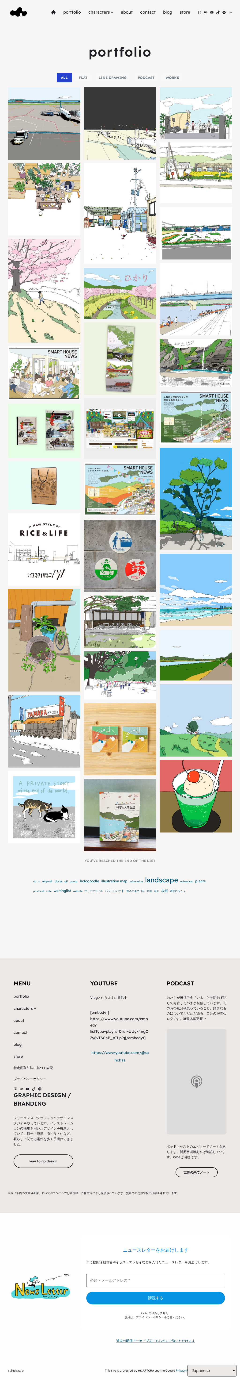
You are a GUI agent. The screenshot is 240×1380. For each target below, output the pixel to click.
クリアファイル (94, 891)
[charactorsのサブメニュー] (35, 1008)
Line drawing (113, 78)
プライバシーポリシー (150, 1317)
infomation (136, 881)
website (77, 891)
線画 (156, 891)
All (64, 78)
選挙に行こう (177, 891)
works (172, 78)
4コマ (36, 881)
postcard (38, 891)
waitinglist (62, 890)
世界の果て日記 (136, 891)
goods (74, 881)
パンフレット (114, 891)
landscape (161, 880)
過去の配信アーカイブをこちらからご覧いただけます (155, 1341)
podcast (146, 78)
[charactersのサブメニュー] (112, 12)
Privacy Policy (185, 1370)
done (58, 881)
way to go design (43, 1161)
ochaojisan (186, 881)
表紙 (164, 891)
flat (83, 78)
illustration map (114, 881)
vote (49, 891)
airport (47, 881)
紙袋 (149, 891)
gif (66, 881)
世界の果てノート (197, 1172)
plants (200, 881)
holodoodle (89, 881)
